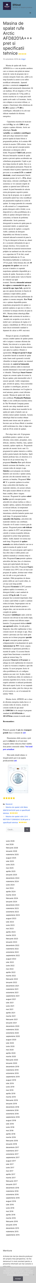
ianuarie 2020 (11, 1063)
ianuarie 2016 (11, 1225)
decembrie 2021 (12, 986)
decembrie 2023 (12, 905)
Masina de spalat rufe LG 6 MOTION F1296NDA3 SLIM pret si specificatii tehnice (16, 820)
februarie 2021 (12, 1019)
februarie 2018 (12, 1141)
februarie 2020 (12, 1060)
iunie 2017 (10, 1168)
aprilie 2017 (10, 1174)
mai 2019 (9, 1090)
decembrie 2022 (12, 945)
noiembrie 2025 (12, 854)
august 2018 (11, 1120)
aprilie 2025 (10, 871)
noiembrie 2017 (12, 1151)
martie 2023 (11, 935)
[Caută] (27, 829)
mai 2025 (10, 868)
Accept (18, 1279)
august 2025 (11, 858)
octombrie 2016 (12, 1194)
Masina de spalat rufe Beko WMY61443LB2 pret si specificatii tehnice (16, 810)
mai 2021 (9, 1009)
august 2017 (11, 1161)
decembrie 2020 (12, 1026)
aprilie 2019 (10, 1093)
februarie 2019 (12, 1100)
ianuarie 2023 (11, 942)
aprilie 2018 (10, 1134)
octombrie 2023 (12, 912)
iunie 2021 (10, 1006)
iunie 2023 (10, 925)
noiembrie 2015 (12, 1232)
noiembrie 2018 (12, 1110)
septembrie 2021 (13, 996)
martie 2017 (11, 1178)
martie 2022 (11, 976)
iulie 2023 (10, 922)
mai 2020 (10, 1050)
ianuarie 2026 (11, 851)
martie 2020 (11, 1056)
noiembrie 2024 (12, 881)
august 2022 (11, 959)
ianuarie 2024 (11, 902)
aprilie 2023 (11, 932)
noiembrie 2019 (12, 1070)
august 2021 (11, 999)
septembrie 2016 (13, 1198)
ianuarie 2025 (11, 875)
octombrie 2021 (12, 993)
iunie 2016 (10, 1208)
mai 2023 (10, 929)
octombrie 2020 (12, 1033)
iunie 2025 (10, 865)
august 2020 (11, 1040)
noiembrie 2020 (12, 1030)
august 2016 (11, 1201)
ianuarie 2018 (11, 1144)
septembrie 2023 (13, 915)
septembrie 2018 (13, 1117)
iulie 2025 (10, 861)
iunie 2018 (10, 1127)
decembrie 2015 (12, 1228)
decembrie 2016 (12, 1188)
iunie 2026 (10, 841)
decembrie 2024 (12, 878)
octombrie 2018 (12, 1114)
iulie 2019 (10, 1083)
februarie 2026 (12, 848)
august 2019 (11, 1080)
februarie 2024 (12, 898)
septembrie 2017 (13, 1157)
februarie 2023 (12, 939)
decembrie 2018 (12, 1107)
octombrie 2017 (12, 1154)
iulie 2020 (10, 1043)
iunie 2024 (10, 885)
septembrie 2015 (13, 1235)
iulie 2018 (10, 1124)
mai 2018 (9, 1131)
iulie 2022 (10, 962)
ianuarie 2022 (11, 982)
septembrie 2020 (13, 1036)
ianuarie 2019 (11, 1104)
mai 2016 (9, 1211)
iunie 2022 (10, 966)
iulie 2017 (10, 1164)
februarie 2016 (12, 1221)
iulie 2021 (10, 1003)
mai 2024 (10, 888)
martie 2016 (11, 1218)
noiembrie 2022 (12, 949)
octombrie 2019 (12, 1073)
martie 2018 (11, 1137)
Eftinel (17, 4)
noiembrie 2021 (12, 989)
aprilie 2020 (11, 1053)
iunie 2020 (10, 1046)
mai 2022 (10, 969)
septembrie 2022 (13, 955)
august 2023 (11, 918)
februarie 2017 (12, 1181)
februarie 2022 (12, 979)
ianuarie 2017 (11, 1184)
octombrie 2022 (12, 952)
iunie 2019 (10, 1087)
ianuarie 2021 (11, 1023)
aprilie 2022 (10, 972)
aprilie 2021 (10, 1013)
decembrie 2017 (12, 1147)
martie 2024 (11, 895)
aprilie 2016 (10, 1215)
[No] (33, 1275)
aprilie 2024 (11, 892)
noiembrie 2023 (12, 908)
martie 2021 (11, 1016)
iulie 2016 (10, 1205)
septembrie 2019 (13, 1077)
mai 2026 (10, 844)
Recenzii (9, 804)
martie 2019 (11, 1097)
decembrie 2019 (12, 1067)
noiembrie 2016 (12, 1191)
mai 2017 (9, 1171)
